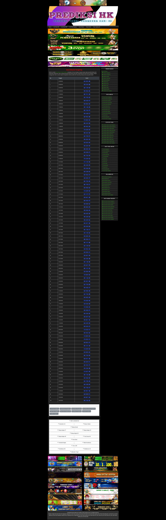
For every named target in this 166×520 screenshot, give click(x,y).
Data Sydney (105, 152)
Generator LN (62, 424)
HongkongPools (77, 515)
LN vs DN (74, 445)
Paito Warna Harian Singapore (108, 201)
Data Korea (105, 159)
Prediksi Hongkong (54, 413)
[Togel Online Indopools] (101, 497)
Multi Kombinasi (87, 442)
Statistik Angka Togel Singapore (109, 124)
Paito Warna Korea (106, 107)
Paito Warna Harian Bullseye (108, 208)
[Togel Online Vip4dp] (101, 469)
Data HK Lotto (101, 515)
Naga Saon (69, 513)
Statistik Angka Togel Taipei (108, 139)
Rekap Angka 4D (62, 436)
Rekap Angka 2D (75, 433)
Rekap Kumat (75, 427)
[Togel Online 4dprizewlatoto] (65, 497)
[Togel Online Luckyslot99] (101, 464)
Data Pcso (105, 158)
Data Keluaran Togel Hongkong (61, 72)
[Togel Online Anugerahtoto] (101, 480)
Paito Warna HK (59, 513)
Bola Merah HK (106, 178)
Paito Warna (81, 27)
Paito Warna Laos (106, 109)
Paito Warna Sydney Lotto (85, 515)
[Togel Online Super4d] (83, 42)
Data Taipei (105, 163)
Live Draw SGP (64, 27)
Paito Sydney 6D (96, 27)
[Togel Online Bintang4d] (65, 486)
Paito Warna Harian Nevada (108, 217)
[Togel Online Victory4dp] (65, 464)
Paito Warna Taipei (106, 111)
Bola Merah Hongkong (76, 411)
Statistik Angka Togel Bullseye (108, 132)
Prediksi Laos (105, 85)
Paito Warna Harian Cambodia (108, 206)
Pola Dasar (74, 439)
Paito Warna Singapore (107, 97)
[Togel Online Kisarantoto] (83, 53)
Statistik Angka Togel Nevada (108, 141)
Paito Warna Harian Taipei (108, 215)
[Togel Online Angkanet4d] (101, 491)
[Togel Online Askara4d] (65, 480)
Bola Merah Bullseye (107, 184)
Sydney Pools (64, 515)
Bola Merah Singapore (107, 176)
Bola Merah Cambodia (107, 182)
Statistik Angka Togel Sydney (108, 128)
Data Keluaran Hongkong (74, 70)
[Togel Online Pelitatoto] (83, 58)
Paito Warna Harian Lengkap (108, 219)
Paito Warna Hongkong (76, 408)
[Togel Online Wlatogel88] (65, 491)
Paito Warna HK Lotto (94, 515)
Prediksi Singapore (106, 72)
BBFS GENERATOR (74, 421)
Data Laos (105, 161)
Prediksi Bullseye (106, 80)
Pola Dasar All (87, 436)
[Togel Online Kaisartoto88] (65, 502)
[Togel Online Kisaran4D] (83, 47)
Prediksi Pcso (105, 81)
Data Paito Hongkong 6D (65, 411)
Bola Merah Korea (106, 187)
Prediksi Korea (106, 83)
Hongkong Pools (70, 515)
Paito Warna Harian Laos (107, 213)
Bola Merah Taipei (106, 191)
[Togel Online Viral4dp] (83, 64)
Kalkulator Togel (74, 452)
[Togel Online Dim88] (83, 36)
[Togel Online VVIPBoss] (83, 31)
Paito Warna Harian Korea (108, 211)
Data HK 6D (105, 167)
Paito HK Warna (104, 71)
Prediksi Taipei (106, 87)
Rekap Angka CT (62, 430)
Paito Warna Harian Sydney (108, 204)
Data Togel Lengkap (107, 170)
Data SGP (90, 513)
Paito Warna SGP (82, 513)
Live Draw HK (56, 27)
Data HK (87, 513)
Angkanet (59, 515)
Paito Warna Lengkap (107, 118)
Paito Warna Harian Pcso (107, 210)
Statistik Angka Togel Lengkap (109, 142)
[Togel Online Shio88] (101, 502)
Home (50, 27)
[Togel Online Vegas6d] (65, 475)
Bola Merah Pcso (106, 185)
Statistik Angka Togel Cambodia (109, 130)
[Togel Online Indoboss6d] (101, 458)
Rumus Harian (87, 424)
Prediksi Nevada (106, 89)
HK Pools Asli (85, 516)
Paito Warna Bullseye (107, 104)
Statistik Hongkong (86, 411)
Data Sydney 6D (106, 168)
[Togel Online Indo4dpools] (65, 508)
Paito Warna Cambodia (107, 102)
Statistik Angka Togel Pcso (108, 133)
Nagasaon (64, 513)
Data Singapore (106, 149)
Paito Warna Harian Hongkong (89, 408)
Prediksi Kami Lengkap (107, 90)
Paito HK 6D (88, 27)
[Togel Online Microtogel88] (65, 458)
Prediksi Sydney (106, 76)
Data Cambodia (106, 154)
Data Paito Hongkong (54, 411)
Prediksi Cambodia (106, 78)
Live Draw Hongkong (54, 408)
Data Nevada (105, 165)
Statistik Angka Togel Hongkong (109, 126)
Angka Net (54, 513)
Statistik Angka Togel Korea (108, 135)
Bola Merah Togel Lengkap (108, 194)
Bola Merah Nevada (106, 193)
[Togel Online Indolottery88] (101, 486)
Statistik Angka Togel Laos (108, 137)
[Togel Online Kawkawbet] (65, 469)
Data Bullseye (105, 156)
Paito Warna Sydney (107, 100)
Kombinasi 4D (62, 448)
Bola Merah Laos (106, 189)
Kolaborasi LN (87, 448)
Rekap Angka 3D (87, 430)
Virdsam (50, 513)
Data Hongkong (106, 150)
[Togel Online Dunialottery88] (101, 475)
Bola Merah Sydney (106, 180)
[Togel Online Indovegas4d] (101, 508)
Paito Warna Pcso (106, 106)
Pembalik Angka (62, 442)
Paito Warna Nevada (107, 113)
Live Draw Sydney (73, 27)
